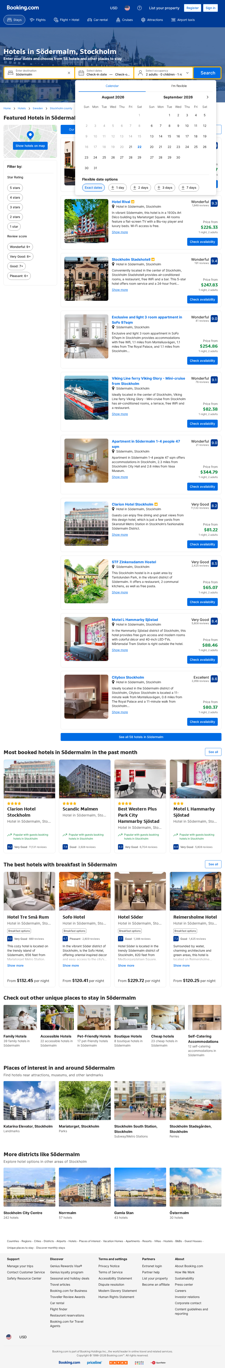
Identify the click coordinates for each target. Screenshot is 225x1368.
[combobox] (39, 74)
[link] (30, 188)
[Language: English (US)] (127, 8)
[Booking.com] (23, 8)
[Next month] (207, 97)
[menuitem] (14, 20)
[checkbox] (139, 115)
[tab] (112, 86)
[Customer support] (139, 8)
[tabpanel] (146, 143)
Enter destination (26, 70)
